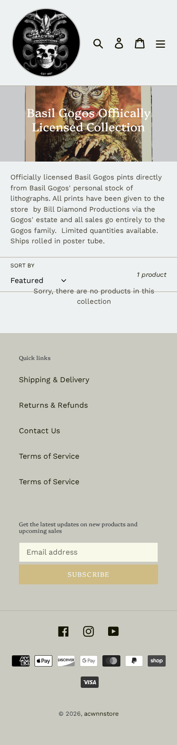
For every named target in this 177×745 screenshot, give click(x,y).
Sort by (22, 265)
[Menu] (160, 42)
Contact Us (39, 430)
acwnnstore (101, 713)
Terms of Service (49, 456)
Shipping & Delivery (54, 379)
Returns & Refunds (53, 405)
